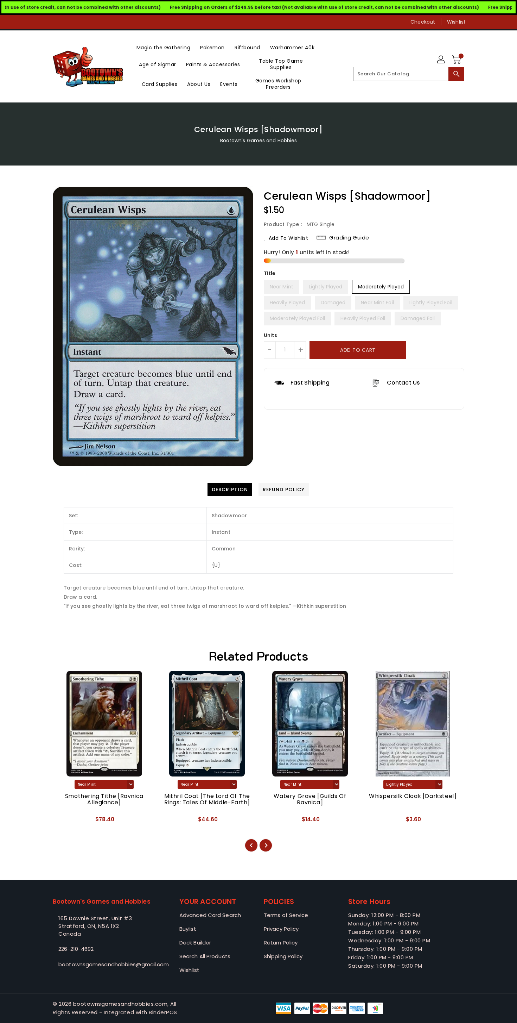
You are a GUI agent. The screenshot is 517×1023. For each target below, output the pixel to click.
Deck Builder (195, 942)
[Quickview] (64, 822)
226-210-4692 (76, 949)
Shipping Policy (283, 956)
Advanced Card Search (210, 915)
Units (270, 335)
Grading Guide (349, 237)
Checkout (422, 21)
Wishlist (456, 21)
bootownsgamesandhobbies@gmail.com (102, 964)
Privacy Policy (281, 928)
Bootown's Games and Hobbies (258, 140)
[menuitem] (163, 47)
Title (270, 273)
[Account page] (441, 60)
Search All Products (204, 956)
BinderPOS (163, 1012)
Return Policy (281, 942)
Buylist (187, 928)
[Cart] (457, 60)
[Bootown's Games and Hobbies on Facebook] (43, 22)
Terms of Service (286, 915)
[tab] (230, 489)
